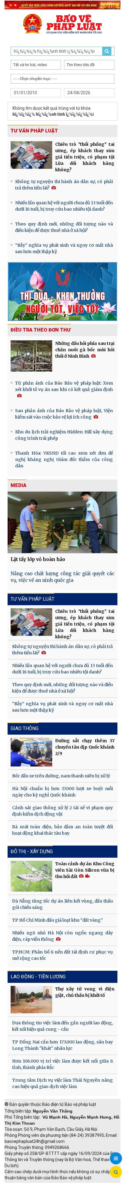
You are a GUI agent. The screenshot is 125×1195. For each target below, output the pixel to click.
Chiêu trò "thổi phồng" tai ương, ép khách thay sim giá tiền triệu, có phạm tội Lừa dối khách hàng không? (84, 157)
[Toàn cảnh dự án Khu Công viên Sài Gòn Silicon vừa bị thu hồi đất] (31, 876)
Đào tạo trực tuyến (68, 1192)
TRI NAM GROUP (23, 1185)
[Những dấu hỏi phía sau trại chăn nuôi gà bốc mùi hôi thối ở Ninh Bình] (31, 355)
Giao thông (25, 728)
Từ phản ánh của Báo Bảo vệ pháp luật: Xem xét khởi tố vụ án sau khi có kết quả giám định (64, 386)
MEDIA (18, 485)
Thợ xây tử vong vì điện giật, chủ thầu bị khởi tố (84, 992)
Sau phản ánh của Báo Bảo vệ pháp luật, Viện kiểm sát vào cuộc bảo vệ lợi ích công (64, 414)
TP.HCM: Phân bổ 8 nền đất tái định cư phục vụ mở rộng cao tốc (62, 955)
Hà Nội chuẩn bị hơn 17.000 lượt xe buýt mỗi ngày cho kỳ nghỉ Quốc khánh (62, 792)
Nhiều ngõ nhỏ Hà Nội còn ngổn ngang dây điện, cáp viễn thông (62, 936)
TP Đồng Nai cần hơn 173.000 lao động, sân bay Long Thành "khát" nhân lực (62, 1045)
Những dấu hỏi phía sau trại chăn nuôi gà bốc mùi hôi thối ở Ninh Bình (84, 350)
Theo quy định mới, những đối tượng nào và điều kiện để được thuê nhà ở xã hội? (64, 227)
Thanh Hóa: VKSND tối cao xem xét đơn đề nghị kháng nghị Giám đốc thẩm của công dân (64, 459)
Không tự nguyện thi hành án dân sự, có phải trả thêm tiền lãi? (64, 185)
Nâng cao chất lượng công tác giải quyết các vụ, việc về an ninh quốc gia (62, 577)
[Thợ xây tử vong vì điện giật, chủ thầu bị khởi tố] (31, 999)
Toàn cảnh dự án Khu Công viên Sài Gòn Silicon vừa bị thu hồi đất (84, 870)
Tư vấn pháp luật (34, 131)
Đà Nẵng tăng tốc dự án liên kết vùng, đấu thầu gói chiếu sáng (62, 904)
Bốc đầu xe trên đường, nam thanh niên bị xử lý (61, 776)
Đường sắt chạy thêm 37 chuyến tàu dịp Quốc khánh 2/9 (84, 747)
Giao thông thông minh (66, 1185)
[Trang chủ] (62, 23)
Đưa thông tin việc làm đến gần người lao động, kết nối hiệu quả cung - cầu (62, 1026)
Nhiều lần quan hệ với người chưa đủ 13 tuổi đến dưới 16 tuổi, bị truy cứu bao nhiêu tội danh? (64, 206)
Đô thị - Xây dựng (32, 851)
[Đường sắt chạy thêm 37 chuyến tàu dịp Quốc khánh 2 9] (31, 752)
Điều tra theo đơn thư (41, 330)
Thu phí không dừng (26, 1192)
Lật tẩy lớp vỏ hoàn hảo (38, 559)
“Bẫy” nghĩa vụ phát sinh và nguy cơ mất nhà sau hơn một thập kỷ (64, 248)
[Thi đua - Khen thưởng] (62, 291)
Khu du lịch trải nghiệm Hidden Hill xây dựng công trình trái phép (64, 435)
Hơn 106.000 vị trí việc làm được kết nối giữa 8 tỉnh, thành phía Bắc (62, 1064)
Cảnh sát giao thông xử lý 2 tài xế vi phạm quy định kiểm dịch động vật (62, 811)
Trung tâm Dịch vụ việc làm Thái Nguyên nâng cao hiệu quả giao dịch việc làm (62, 1083)
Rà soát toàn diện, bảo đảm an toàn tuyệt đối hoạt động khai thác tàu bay (62, 830)
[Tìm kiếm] (116, 1172)
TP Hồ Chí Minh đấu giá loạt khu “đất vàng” (57, 920)
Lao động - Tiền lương (38, 977)
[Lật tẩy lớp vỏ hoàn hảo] (62, 522)
